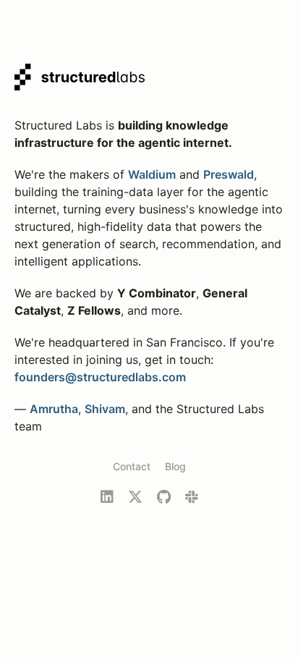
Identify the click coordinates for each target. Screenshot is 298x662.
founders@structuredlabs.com (100, 377)
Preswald (228, 174)
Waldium (152, 174)
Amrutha (54, 409)
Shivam (105, 409)
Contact (131, 466)
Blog (175, 466)
